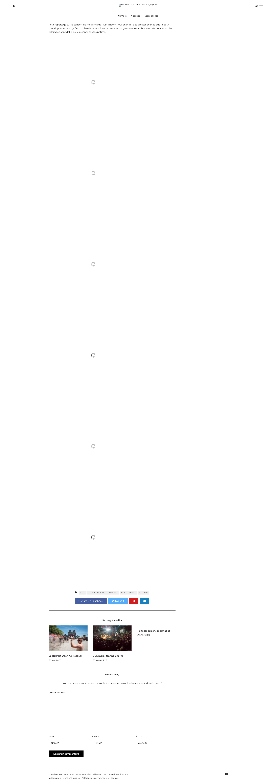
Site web (140, 736)
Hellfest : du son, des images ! (154, 630)
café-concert (96, 593)
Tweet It (119, 601)
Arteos (67, 28)
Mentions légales (71, 778)
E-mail (96, 736)
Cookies (114, 778)
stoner (143, 593)
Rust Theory (109, 24)
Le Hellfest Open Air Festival (65, 656)
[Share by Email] (144, 601)
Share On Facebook (91, 601)
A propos (135, 16)
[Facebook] (14, 6)
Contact (122, 16)
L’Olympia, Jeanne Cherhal (108, 656)
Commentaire (57, 692)
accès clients (151, 16)
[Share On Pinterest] (133, 601)
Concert (113, 593)
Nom (52, 736)
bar (82, 593)
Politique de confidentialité (95, 778)
